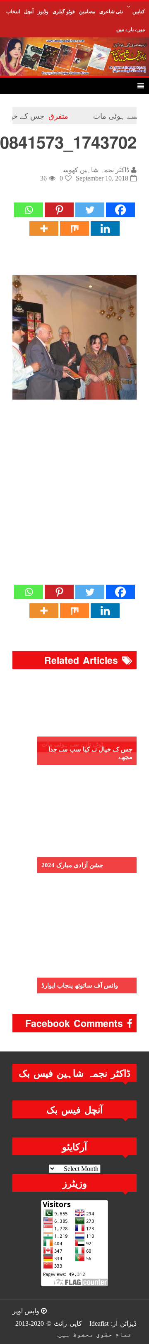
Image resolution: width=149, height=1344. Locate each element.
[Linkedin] (105, 228)
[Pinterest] (59, 209)
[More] (43, 228)
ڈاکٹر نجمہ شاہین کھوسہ (94, 169)
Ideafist (98, 1323)
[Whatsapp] (28, 209)
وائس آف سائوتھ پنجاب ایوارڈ (79, 985)
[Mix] (74, 228)
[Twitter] (89, 209)
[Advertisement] (74, 500)
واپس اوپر (26, 1311)
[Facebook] (120, 209)
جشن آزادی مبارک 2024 (72, 865)
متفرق (69, 115)
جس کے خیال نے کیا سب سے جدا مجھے (90, 753)
